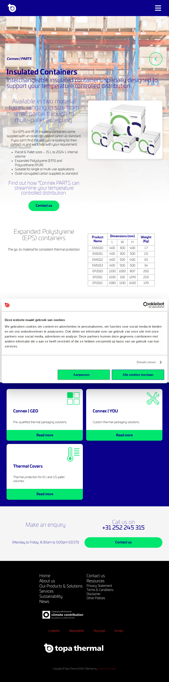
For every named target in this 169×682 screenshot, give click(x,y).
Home (44, 576)
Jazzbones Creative (106, 669)
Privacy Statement (99, 585)
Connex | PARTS (19, 59)
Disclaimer (94, 594)
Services (46, 591)
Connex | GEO (25, 411)
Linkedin (54, 631)
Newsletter (76, 631)
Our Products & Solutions (61, 586)
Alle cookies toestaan (138, 374)
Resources (95, 581)
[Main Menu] (158, 8)
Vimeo (118, 631)
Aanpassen (81, 374)
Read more (44, 435)
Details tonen (146, 362)
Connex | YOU (105, 411)
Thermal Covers (28, 466)
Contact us (44, 205)
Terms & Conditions (100, 590)
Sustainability (50, 597)
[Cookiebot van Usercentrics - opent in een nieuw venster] (146, 305)
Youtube (99, 631)
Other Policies (96, 598)
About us (47, 581)
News (44, 602)
